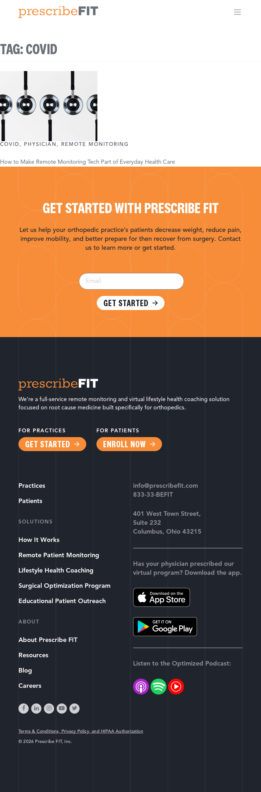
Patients (30, 501)
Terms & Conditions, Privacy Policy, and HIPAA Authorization (80, 731)
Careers (29, 686)
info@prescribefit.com (165, 486)
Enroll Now (124, 444)
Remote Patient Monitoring (58, 555)
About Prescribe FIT (47, 640)
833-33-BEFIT (153, 495)
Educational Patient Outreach (62, 601)
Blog (25, 671)
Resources (33, 655)
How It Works (39, 540)
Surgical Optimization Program (64, 586)
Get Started (125, 303)
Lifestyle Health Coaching (56, 571)
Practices (31, 486)
